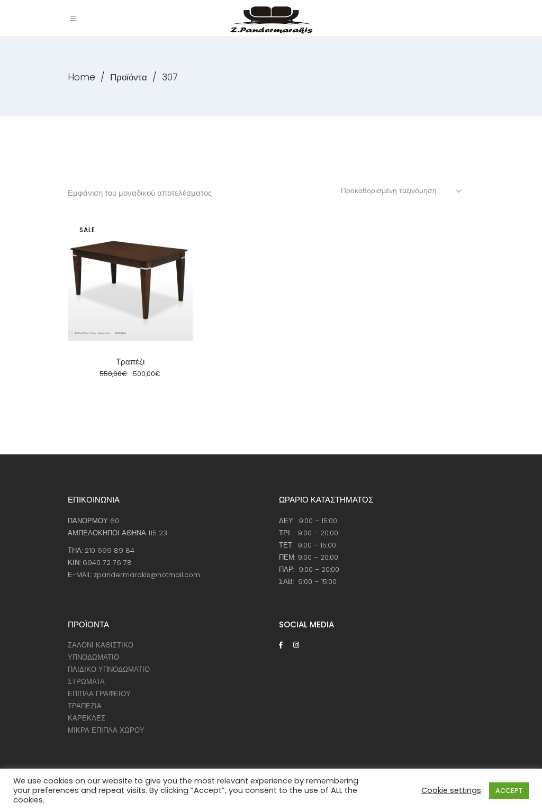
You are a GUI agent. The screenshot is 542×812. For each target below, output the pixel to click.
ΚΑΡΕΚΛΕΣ (86, 718)
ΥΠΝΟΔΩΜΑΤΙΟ (93, 657)
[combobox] (402, 190)
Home (81, 77)
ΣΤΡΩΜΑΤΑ (86, 682)
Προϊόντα (128, 77)
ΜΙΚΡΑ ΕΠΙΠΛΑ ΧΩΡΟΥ (106, 730)
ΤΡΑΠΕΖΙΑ (85, 706)
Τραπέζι (130, 361)
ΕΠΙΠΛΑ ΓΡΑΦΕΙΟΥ (99, 694)
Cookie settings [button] (451, 790)
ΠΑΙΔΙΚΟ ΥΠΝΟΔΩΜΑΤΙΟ (109, 669)
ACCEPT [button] (508, 791)
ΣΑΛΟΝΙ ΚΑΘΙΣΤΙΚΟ (100, 645)
